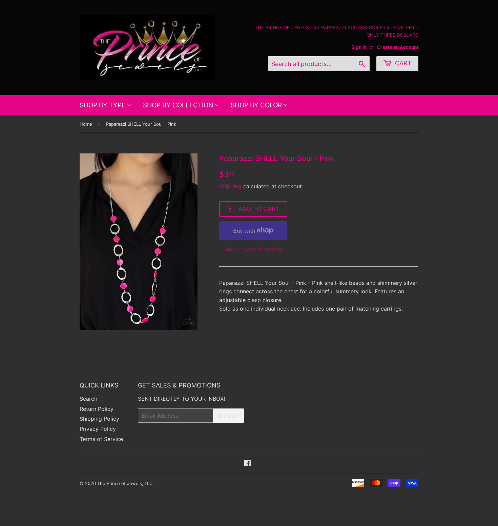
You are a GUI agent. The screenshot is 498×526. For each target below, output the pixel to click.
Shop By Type (103, 105)
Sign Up (228, 415)
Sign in (359, 47)
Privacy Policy (98, 428)
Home (86, 124)
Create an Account (397, 47)
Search (88, 398)
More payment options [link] (253, 249)
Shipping (230, 186)
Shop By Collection (179, 105)
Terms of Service (101, 439)
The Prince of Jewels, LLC (124, 483)
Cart (402, 63)
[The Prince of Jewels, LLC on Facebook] (247, 463)
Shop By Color (257, 105)
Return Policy (96, 408)
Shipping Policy (99, 418)
